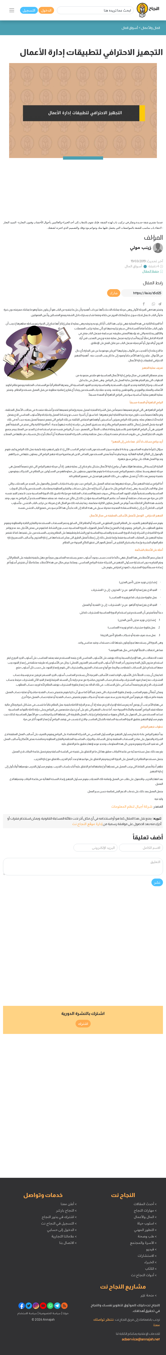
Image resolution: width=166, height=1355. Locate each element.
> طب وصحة (147, 1236)
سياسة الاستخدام (27, 1313)
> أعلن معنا (69, 1204)
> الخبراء (150, 1262)
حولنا (65, 1313)
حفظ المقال (150, 271)
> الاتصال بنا (68, 1243)
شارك (114, 293)
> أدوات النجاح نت (144, 1275)
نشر (157, 882)
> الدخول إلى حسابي (62, 1230)
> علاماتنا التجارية (64, 1236)
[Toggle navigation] (11, 10)
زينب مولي (140, 247)
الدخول (46, 10)
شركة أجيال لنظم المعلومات (131, 806)
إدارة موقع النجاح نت (87, 824)
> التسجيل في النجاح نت (59, 1223)
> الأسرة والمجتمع (143, 1243)
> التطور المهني (145, 1230)
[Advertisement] (83, 186)
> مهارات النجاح (145, 1210)
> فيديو (151, 1249)
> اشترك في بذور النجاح (59, 1217)
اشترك (83, 1024)
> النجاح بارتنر (66, 1210)
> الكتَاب (151, 1268)
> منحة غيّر (148, 1295)
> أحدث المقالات (145, 1204)
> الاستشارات (147, 1256)
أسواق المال (133, 266)
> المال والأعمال (145, 1217)
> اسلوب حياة (146, 1223)
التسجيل (29, 10)
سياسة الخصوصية (49, 1313)
